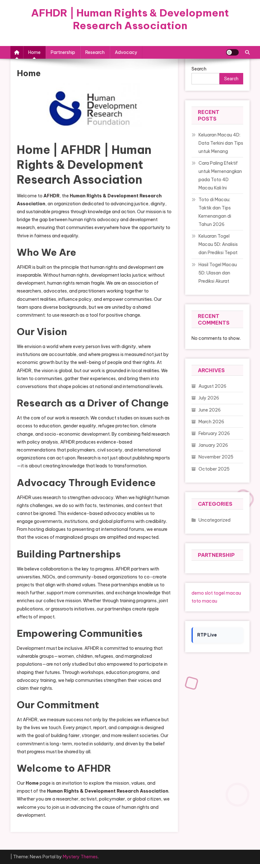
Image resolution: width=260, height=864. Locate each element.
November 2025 (215, 457)
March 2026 (211, 422)
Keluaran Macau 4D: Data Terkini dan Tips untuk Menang (220, 143)
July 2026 (208, 398)
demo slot (202, 593)
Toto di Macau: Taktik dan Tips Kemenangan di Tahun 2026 (214, 212)
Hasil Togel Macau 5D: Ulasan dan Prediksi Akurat (217, 273)
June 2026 (209, 410)
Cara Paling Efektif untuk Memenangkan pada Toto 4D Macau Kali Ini (220, 175)
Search (231, 78)
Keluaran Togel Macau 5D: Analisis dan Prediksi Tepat (218, 244)
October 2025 (214, 469)
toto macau (204, 601)
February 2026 (214, 433)
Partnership (63, 52)
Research (95, 52)
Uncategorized (214, 520)
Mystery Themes (80, 857)
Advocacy (126, 52)
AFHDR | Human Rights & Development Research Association (130, 19)
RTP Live (207, 635)
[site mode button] (232, 52)
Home (34, 52)
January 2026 (213, 445)
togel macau (227, 593)
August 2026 (212, 386)
